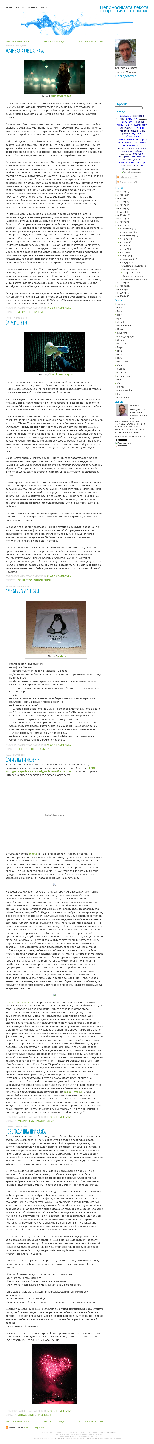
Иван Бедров (124, 325)
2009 (122, 286)
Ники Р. (121, 350)
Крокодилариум (125, 336)
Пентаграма (123, 361)
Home (9, 7)
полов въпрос (28, 749)
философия (126, 162)
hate (136, 165)
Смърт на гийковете (22, 759)
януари (126, 262)
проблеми (127, 150)
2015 (122, 211)
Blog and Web (93, 1438)
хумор (44, 749)
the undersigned (58, 1438)
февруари (127, 259)
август (125, 238)
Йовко (120, 329)
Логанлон (122, 343)
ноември (127, 228)
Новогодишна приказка (26, 1131)
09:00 (50, 745)
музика (136, 133)
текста (33, 853)
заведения (143, 119)
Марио (120, 347)
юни (125, 245)
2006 (122, 296)
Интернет (139, 121)
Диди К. (121, 322)
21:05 (50, 576)
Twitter (20, 7)
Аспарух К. (74, 1436)
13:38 (50, 1117)
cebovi (62, 656)
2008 (122, 289)
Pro (118, 393)
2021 (122, 194)
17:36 (50, 1411)
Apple (122, 165)
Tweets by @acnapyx (125, 71)
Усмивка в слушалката (25, 50)
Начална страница (54, 41)
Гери (119, 314)
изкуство (25, 312)
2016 (122, 208)
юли (124, 242)
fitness (129, 166)
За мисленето (17, 322)
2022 (122, 191)
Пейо (119, 358)
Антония (121, 304)
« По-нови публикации (17, 41)
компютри (140, 124)
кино (120, 124)
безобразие (138, 115)
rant (142, 165)
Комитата (122, 332)
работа (138, 150)
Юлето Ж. (122, 372)
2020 (122, 198)
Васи (119, 307)
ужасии (137, 159)
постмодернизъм (41, 1120)
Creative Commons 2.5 (108, 1432)
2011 (122, 225)
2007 (122, 292)
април (125, 252)
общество (25, 580)
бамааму (125, 115)
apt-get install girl (23, 590)
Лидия (120, 340)
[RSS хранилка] (131, 169)
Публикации (125, 176)
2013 (122, 218)
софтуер (138, 153)
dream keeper (124, 375)
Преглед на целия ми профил (130, 436)
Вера (119, 311)
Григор (120, 318)
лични (38, 312)
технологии (138, 156)
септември (128, 235)
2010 (122, 282)
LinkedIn (45, 7)
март (125, 255)
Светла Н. (122, 365)
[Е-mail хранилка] (132, 172)
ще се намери (73, 1091)
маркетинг (124, 131)
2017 (122, 205)
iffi (118, 383)
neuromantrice (124, 390)
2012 (122, 221)
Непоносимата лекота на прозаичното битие (123, 9)
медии (23, 1120)
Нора (119, 354)
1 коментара (62, 308)
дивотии (131, 118)
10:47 (50, 308)
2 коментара (62, 1117)
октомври (127, 232)
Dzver (120, 379)
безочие (120, 119)
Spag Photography (61, 374)
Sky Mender (123, 397)
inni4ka (121, 386)
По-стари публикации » (91, 41)
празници (44, 1414)
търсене (127, 159)
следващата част (18, 1002)
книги (128, 124)
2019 (122, 201)
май (124, 248)
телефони (124, 156)
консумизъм (126, 127)
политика (140, 142)
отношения (42, 580)
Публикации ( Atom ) (34, 1427)
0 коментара (62, 576)
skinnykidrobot (61, 96)
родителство (126, 154)
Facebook (32, 7)
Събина (121, 368)
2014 (122, 215)
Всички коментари (129, 182)
